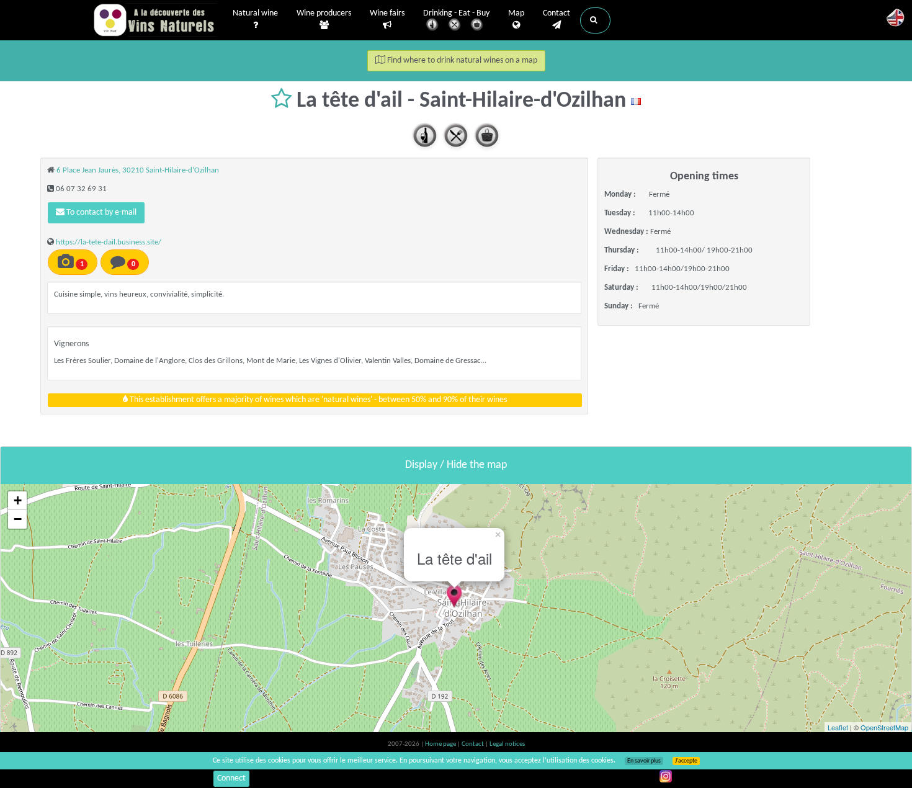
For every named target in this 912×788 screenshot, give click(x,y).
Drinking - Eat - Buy (456, 13)
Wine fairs (387, 13)
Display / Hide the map (456, 465)
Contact (556, 13)
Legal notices (507, 744)
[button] (595, 20)
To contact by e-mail (100, 212)
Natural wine (255, 13)
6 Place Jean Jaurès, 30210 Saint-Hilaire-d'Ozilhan (137, 170)
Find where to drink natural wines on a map (461, 60)
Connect (231, 778)
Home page (441, 744)
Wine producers (324, 13)
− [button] (18, 519)
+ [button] (18, 500)
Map (516, 13)
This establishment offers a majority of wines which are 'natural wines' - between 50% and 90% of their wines (317, 400)
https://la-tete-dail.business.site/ (108, 242)
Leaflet (838, 727)
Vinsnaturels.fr (155, 19)
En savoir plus (644, 761)
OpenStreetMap (884, 727)
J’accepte (686, 761)
